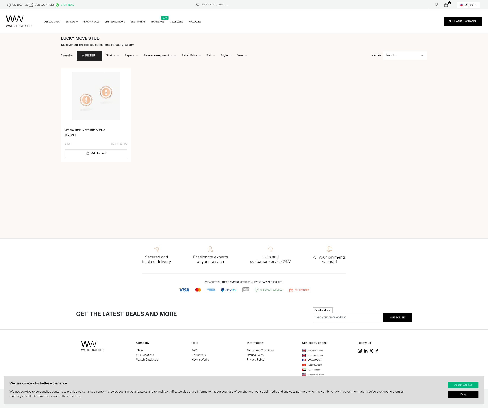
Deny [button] (463, 394)
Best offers (138, 22)
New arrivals (91, 22)
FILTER (90, 55)
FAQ (194, 350)
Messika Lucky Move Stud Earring (85, 130)
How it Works (200, 359)
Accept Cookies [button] (463, 384)
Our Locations (145, 355)
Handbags (158, 22)
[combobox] (405, 55)
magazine (195, 22)
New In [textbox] (390, 55)
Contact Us (199, 355)
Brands (70, 22)
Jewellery (176, 22)
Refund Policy (255, 355)
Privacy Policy (255, 359)
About (140, 350)
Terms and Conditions (260, 350)
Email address (323, 310)
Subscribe (397, 317)
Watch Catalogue (147, 359)
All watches (52, 22)
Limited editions (115, 22)
